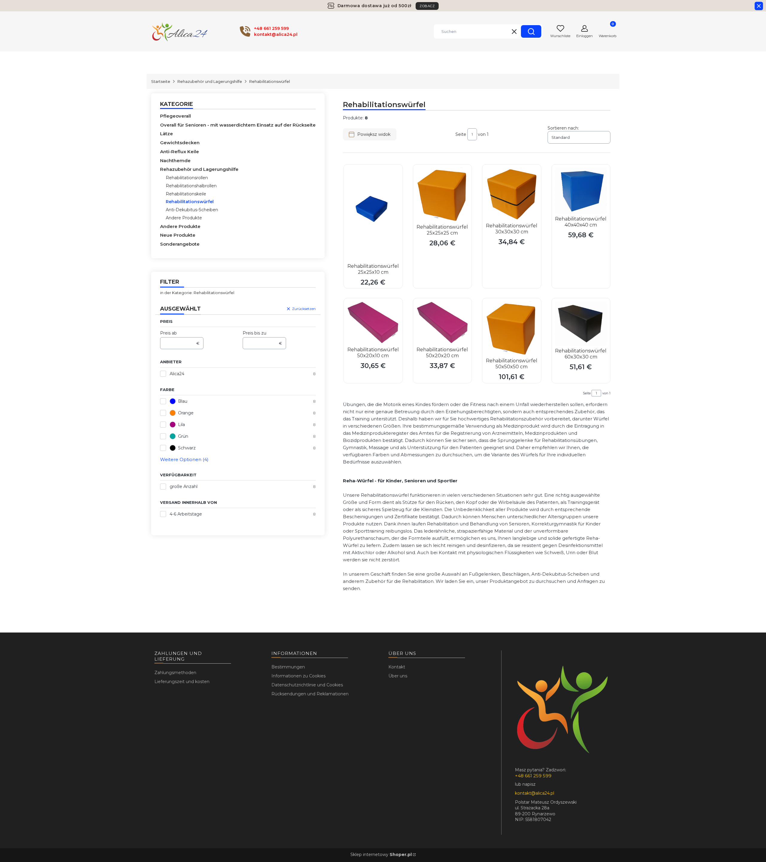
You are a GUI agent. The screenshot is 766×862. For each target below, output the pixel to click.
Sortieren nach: (563, 128)
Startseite (160, 81)
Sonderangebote (180, 244)
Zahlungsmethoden (175, 672)
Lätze (166, 133)
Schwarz (187, 448)
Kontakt (396, 667)
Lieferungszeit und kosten (181, 681)
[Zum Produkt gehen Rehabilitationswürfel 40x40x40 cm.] (581, 191)
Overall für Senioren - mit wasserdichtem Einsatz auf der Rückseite (238, 125)
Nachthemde (175, 160)
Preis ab (168, 333)
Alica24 (177, 373)
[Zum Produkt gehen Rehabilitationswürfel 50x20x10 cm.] (373, 322)
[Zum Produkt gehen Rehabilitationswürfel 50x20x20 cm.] (442, 322)
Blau (182, 401)
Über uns (397, 676)
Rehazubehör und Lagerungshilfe (209, 81)
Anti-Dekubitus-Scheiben (192, 209)
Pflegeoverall (175, 116)
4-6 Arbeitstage (186, 514)
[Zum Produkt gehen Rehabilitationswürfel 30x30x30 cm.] (511, 194)
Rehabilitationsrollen (187, 177)
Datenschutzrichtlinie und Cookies (307, 685)
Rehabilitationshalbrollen (191, 185)
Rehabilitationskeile (186, 194)
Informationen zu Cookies (298, 676)
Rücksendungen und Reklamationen (310, 694)
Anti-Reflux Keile (179, 151)
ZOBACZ (427, 6)
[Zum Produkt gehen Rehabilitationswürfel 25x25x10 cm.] (373, 214)
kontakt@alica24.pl (534, 793)
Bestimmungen (288, 667)
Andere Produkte (184, 218)
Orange (186, 413)
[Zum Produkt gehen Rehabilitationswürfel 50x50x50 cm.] (511, 328)
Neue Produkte (177, 235)
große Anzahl (183, 486)
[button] (531, 31)
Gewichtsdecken (180, 142)
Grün (183, 436)
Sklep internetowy (381, 854)
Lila (181, 424)
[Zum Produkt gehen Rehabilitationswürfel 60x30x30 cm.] (581, 323)
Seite (460, 134)
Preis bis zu (254, 333)
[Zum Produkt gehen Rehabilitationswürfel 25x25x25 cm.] (442, 195)
